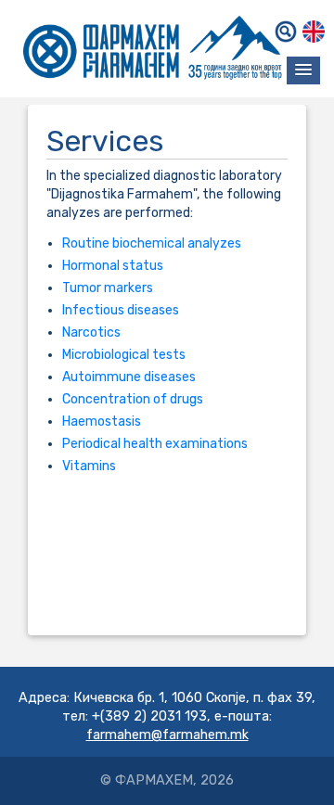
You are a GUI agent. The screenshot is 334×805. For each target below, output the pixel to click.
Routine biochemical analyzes (151, 243)
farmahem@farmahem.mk (167, 735)
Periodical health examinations (155, 444)
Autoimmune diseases (129, 377)
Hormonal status (112, 266)
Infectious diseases (120, 310)
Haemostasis (101, 421)
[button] (303, 70)
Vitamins (89, 466)
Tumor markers (107, 288)
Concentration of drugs (132, 399)
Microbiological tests (124, 355)
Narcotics (91, 332)
